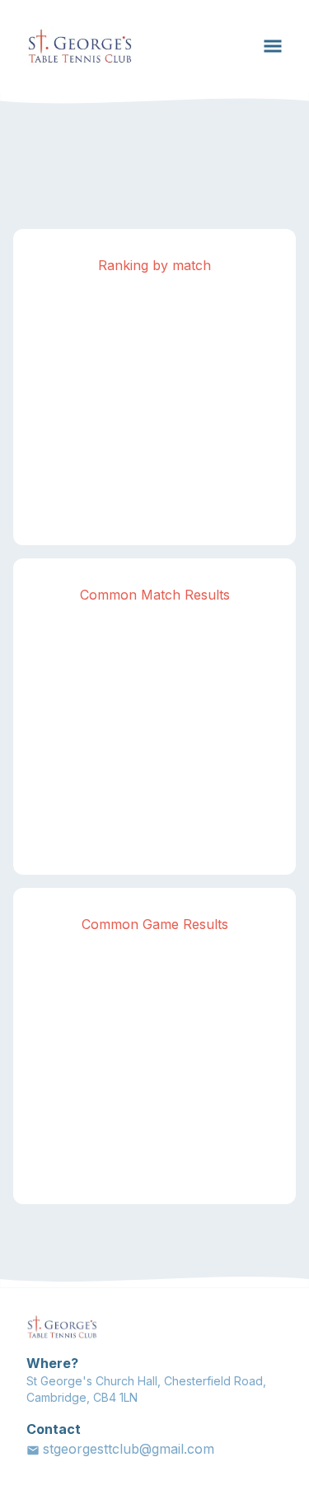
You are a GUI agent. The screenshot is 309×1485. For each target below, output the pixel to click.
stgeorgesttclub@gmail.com (128, 1449)
